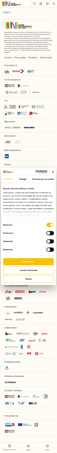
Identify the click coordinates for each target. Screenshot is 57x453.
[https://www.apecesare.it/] (43, 291)
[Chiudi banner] (53, 172)
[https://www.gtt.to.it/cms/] (21, 340)
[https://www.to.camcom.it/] (9, 113)
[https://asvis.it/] (35, 333)
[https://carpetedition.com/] (38, 312)
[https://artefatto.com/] (10, 382)
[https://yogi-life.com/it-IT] (8, 291)
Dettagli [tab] (23, 179)
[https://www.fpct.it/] (31, 71)
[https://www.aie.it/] (9, 403)
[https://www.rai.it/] (6, 156)
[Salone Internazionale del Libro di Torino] (11, 3)
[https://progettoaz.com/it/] (8, 319)
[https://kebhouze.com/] (32, 291)
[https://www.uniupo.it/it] (29, 353)
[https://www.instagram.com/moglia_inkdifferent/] (28, 346)
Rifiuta (28, 279)
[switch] (50, 233)
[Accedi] (41, 3)
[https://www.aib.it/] (45, 396)
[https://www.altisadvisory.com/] (23, 333)
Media (47, 450)
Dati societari (46, 57)
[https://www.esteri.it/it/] (22, 92)
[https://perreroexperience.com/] (28, 312)
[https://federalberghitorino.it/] (6, 367)
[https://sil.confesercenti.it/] (33, 403)
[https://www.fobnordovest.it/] (38, 106)
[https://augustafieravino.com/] (18, 298)
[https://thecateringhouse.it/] (7, 312)
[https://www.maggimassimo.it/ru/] (20, 319)
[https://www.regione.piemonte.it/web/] (9, 85)
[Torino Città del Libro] (7, 71)
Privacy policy (20, 57)
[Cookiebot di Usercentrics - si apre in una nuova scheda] (36, 171)
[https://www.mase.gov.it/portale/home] (14, 346)
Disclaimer (33, 57)
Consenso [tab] (8, 179)
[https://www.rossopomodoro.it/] (20, 291)
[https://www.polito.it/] (14, 353)
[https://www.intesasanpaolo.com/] (12, 127)
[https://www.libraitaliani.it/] (21, 403)
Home (6, 12)
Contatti (8, 57)
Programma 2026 (9, 450)
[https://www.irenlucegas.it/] (7, 141)
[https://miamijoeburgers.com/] (8, 298)
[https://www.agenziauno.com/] (9, 333)
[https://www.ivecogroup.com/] (17, 141)
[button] (34, 3)
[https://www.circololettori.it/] (18, 71)
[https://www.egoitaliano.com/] (18, 312)
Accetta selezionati (28, 270)
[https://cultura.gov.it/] (22, 113)
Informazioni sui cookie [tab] (43, 179)
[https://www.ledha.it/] (42, 340)
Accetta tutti (28, 261)
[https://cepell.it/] (34, 113)
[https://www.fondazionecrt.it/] (23, 106)
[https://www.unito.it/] (39, 353)
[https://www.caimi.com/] (44, 333)
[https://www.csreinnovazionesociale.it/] (10, 340)
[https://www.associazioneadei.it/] (36, 396)
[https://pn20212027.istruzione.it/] (9, 424)
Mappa (28, 450)
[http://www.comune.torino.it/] (23, 85)
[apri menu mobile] (54, 3)
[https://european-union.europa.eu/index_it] (24, 424)
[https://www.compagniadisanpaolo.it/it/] (10, 106)
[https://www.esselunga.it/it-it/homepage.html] (29, 127)
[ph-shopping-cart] (47, 3)
